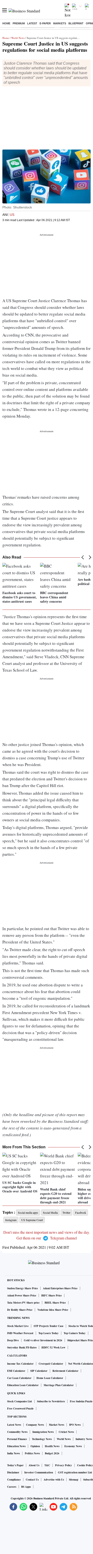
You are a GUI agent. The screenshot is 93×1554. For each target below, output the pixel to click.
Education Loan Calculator (23, 1385)
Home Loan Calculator (49, 1378)
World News (18, 38)
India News (13, 1453)
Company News (35, 1424)
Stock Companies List (19, 1401)
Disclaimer (13, 1472)
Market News (56, 1424)
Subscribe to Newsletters (51, 1401)
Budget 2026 (52, 1453)
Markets (59, 23)
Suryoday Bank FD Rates (21, 1347)
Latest (32, 23)
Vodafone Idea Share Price (52, 1309)
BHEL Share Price (55, 1302)
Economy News (73, 1446)
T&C (47, 1465)
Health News (52, 1446)
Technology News (42, 1439)
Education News (16, 1446)
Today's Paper (15, 1465)
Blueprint (75, 23)
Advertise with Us (54, 1479)
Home (6, 23)
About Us (34, 1465)
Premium (19, 23)
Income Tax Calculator (20, 1363)
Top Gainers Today (75, 1333)
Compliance (14, 1479)
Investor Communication (38, 1472)
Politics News (32, 1453)
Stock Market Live (18, 1326)
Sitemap (73, 1479)
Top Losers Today (48, 1333)
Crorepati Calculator (51, 1363)
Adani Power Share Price (21, 1295)
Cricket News (66, 1432)
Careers (11, 1486)
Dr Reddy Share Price (19, 1309)
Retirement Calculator (65, 1371)
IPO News (75, 1424)
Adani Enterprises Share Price (60, 1288)
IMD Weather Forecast (20, 1333)
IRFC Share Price (51, 1295)
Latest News (14, 1424)
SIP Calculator (38, 1371)
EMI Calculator (16, 1371)
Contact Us (32, 1479)
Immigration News (43, 1432)
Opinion (35, 1446)
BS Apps (26, 1486)
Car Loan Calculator (19, 1378)
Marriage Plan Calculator (59, 1385)
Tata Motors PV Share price (23, 1302)
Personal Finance (17, 1439)
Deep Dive (13, 1340)
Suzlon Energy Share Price (22, 1288)
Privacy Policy (63, 1465)
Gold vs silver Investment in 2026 (43, 1340)
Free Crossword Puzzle (20, 1408)
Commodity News (17, 1432)
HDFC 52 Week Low (53, 1347)
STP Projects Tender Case (48, 1326)
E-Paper (45, 23)
